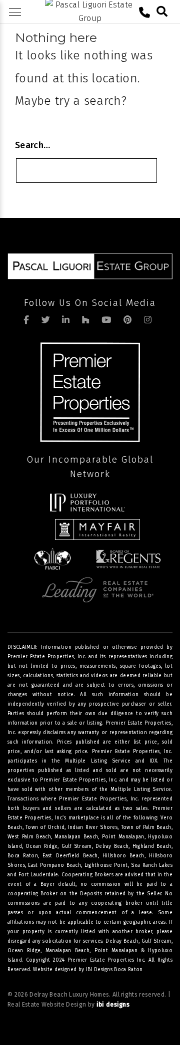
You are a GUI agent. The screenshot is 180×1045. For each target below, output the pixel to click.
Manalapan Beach (68, 951)
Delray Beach (122, 941)
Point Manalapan (116, 951)
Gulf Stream (157, 941)
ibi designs (113, 1004)
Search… (32, 145)
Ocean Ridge (24, 951)
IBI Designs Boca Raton (114, 970)
